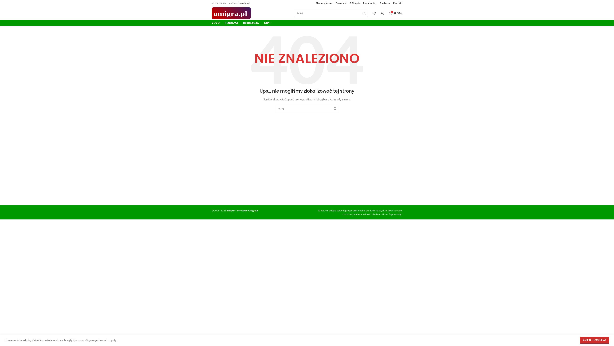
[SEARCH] (364, 13)
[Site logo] (231, 12)
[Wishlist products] (374, 13)
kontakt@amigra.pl (242, 3)
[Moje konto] (382, 13)
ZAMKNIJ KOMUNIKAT (594, 340)
